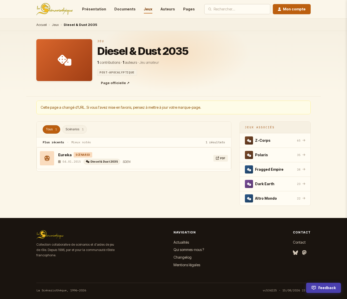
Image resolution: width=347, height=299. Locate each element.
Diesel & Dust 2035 (104, 161)
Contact (299, 242)
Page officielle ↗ (115, 83)
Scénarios (75, 129)
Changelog (183, 257)
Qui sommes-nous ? (189, 249)
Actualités (181, 242)
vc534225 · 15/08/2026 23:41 (287, 290)
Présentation (94, 9)
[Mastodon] (304, 253)
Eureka (65, 154)
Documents (125, 9)
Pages (189, 9)
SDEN (126, 162)
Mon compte (294, 9)
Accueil (41, 25)
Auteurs (168, 9)
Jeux (148, 9)
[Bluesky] (295, 253)
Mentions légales (187, 265)
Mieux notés (81, 142)
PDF (222, 158)
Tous (51, 129)
